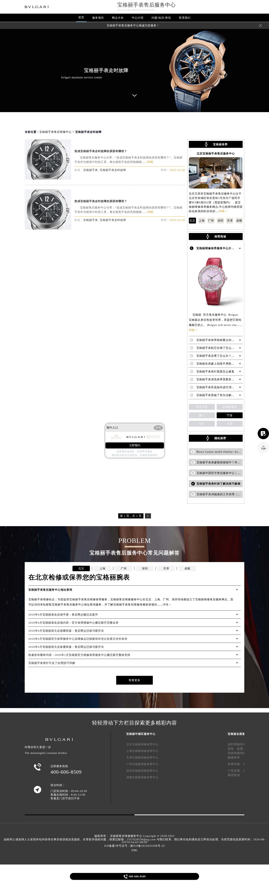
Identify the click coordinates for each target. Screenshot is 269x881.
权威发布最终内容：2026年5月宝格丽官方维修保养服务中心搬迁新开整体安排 (79, 654)
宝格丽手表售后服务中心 (146, 5)
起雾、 (241, 748)
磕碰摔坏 (234, 757)
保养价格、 (235, 764)
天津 (230, 220)
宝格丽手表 (90, 170)
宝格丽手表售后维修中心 (55, 131)
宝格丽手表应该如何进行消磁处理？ (219, 387)
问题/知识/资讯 (161, 17)
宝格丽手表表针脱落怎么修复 (215, 371)
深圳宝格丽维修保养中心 (142, 770)
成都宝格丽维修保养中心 (142, 777)
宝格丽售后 (229, 406)
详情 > (223, 211)
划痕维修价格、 (238, 753)
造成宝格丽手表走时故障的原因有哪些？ (100, 151)
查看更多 (134, 680)
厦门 (202, 415)
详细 (150, 161)
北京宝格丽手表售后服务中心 (216, 153)
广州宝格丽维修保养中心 (142, 764)
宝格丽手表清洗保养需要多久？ (216, 379)
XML (134, 850)
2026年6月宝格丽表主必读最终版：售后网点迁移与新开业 (66, 630)
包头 (202, 423)
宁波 (230, 415)
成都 (239, 220)
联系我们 (185, 17)
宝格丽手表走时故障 (113, 170)
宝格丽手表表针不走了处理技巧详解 (51, 663)
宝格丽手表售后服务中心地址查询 (50, 589)
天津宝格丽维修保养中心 (142, 757)
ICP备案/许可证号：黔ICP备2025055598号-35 (134, 845)
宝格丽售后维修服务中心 (126, 835)
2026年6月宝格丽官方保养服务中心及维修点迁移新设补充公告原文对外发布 (77, 638)
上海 (202, 220)
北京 (192, 220)
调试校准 (234, 775)
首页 (81, 17)
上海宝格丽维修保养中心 (142, 750)
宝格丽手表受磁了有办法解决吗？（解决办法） (227, 395)
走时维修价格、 (238, 744)
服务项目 (98, 17)
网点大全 (118, 17)
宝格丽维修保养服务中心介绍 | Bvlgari (221, 248)
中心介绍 (137, 17)
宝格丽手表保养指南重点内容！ (216, 340)
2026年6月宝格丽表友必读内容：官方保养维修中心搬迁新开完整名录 (73, 622)
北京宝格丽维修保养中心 (142, 744)
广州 (211, 220)
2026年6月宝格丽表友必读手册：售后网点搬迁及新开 (63, 614)
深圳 (220, 220)
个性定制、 (235, 770)
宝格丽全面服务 (238, 733)
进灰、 (232, 748)
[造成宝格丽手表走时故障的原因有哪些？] (48, 178)
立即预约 (134, 445)
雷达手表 (202, 406)
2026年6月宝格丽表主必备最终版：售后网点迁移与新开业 (66, 646)
